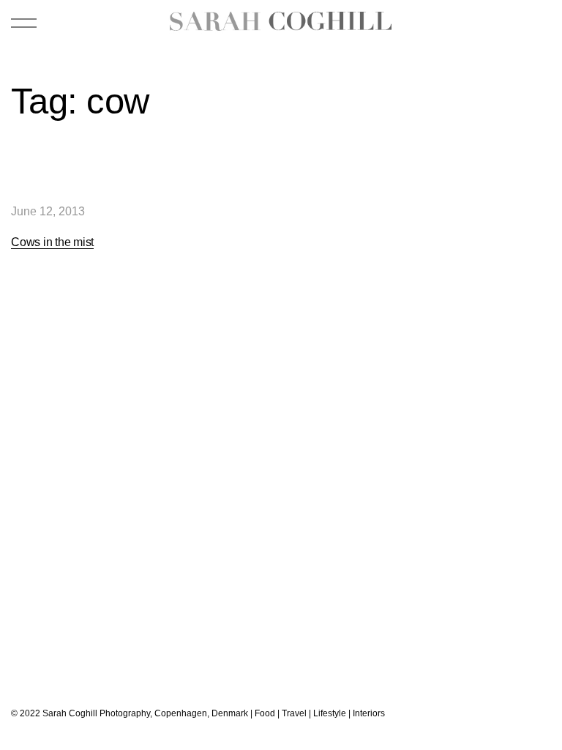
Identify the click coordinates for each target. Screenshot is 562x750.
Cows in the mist (52, 242)
